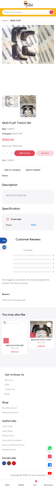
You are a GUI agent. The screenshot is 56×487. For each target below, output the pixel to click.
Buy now (45, 153)
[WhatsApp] (49, 448)
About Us (9, 380)
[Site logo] (28, 4)
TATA (33, 225)
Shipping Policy (9, 449)
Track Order (7, 426)
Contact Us (10, 389)
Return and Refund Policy (13, 445)
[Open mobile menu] (3, 4)
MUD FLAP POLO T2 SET (41, 340)
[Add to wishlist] (22, 324)
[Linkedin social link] (13, 175)
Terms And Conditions (12, 440)
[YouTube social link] (14, 463)
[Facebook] (49, 464)
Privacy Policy (8, 435)
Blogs (7, 394)
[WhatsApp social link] (16, 175)
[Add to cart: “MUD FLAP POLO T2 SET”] (32, 335)
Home (5, 20)
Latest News (7, 431)
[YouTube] (49, 473)
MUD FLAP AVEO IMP (15, 345)
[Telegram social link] (19, 175)
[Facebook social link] (9, 175)
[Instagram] (49, 456)
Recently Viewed (9, 408)
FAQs (7, 385)
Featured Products (10, 412)
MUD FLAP (15, 20)
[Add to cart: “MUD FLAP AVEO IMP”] (6, 340)
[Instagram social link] (9, 463)
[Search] (51, 12)
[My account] (52, 4)
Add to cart (24, 153)
